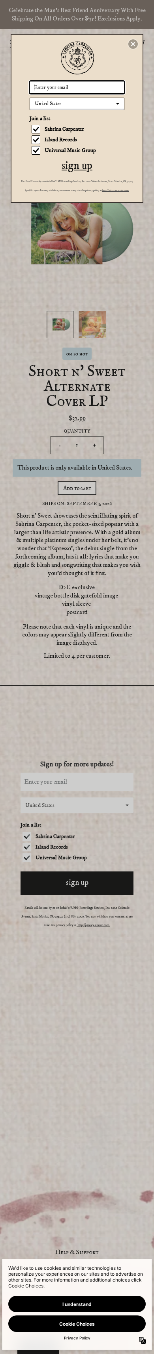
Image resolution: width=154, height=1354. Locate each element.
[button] (133, 44)
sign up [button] (77, 165)
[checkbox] (78, 129)
